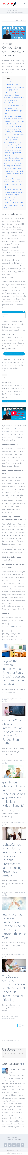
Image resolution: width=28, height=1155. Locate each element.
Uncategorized (5, 1018)
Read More (4, 701)
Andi (4, 698)
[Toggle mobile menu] (25, 3)
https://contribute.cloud (12, 626)
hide (13, 79)
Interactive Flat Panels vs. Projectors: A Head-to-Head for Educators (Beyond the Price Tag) (14, 925)
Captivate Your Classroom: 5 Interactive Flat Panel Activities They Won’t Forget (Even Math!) (12, 731)
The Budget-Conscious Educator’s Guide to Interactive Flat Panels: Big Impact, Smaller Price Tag (13, 988)
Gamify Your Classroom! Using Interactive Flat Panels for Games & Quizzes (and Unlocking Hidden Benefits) (13, 793)
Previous (16, 20)
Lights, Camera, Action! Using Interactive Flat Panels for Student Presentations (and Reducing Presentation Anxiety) (12, 859)
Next (22, 20)
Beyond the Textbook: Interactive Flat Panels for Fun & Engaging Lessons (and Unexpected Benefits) (13, 672)
